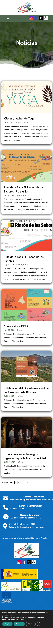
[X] (29, 564)
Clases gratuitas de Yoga (19, 118)
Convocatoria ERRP (16, 326)
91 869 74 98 (17, 508)
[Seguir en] (46, 18)
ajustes (21, 619)
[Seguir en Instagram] (31, 18)
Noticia (25, 122)
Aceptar (7, 624)
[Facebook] (24, 564)
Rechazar (19, 624)
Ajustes (30, 624)
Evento (18, 122)
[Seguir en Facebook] (36, 18)
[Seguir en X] (41, 18)
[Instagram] (19, 564)
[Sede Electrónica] (34, 564)
